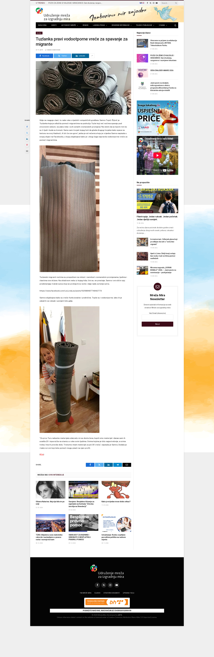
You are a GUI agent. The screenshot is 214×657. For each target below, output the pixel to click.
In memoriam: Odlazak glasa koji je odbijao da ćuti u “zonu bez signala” (163, 241)
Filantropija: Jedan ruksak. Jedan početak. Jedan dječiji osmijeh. (157, 218)
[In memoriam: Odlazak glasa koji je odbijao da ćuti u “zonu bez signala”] (142, 242)
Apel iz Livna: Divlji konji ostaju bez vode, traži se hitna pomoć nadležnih (162, 255)
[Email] (27, 151)
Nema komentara (53, 50)
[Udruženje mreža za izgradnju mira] (53, 14)
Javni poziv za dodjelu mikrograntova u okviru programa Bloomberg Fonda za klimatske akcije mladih (163, 86)
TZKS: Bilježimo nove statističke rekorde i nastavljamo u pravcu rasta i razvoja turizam (49, 537)
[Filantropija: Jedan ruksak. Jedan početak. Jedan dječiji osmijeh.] (157, 201)
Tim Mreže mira (85, 593)
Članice (97, 593)
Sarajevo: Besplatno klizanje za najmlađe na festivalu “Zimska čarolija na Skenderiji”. (81, 504)
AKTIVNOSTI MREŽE (68, 25)
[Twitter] (27, 132)
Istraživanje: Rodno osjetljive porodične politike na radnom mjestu (114, 537)
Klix (42, 454)
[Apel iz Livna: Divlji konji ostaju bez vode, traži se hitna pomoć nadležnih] (142, 256)
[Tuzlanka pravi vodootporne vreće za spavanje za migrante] (83, 88)
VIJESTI (54, 25)
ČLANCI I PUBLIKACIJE (144, 25)
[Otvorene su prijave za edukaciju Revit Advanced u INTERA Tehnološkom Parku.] (142, 43)
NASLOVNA (42, 25)
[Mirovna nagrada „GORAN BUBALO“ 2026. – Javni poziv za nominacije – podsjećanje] (142, 270)
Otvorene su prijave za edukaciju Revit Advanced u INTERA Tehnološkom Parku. (163, 42)
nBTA (120, 615)
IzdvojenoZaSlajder (145, 212)
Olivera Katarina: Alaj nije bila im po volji (50, 503)
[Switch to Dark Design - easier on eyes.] (175, 25)
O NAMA (162, 25)
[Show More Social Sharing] (92, 56)
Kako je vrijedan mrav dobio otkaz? (116, 502)
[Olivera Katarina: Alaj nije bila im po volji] (50, 489)
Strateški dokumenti (112, 593)
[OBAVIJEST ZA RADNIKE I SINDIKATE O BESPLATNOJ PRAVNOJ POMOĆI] (83, 523)
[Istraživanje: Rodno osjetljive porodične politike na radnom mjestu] (116, 523)
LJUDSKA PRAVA (99, 25)
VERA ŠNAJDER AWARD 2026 (60, 3)
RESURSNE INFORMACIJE (121, 25)
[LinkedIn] (27, 138)
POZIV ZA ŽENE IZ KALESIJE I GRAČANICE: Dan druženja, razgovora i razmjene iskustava (163, 57)
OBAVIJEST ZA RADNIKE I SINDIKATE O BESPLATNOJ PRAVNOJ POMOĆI (80, 537)
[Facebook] (27, 126)
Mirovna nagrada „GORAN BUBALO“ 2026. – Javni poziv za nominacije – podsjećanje (163, 270)
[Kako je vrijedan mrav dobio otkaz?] (116, 489)
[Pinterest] (27, 145)
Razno (39, 33)
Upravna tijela (128, 593)
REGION (85, 25)
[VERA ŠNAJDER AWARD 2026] (142, 73)
